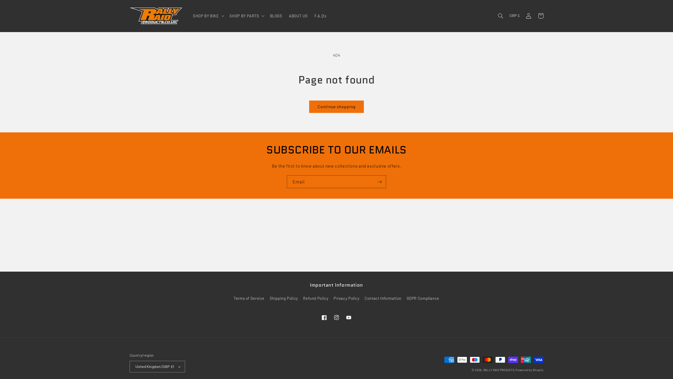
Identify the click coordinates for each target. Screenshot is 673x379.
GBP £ (514, 16)
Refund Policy (315, 298)
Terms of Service (249, 298)
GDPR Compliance (423, 298)
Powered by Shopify (529, 370)
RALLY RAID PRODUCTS (499, 370)
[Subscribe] (380, 181)
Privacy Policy (347, 298)
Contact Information (383, 298)
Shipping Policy (284, 298)
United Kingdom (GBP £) (154, 366)
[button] (208, 16)
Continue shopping (337, 106)
